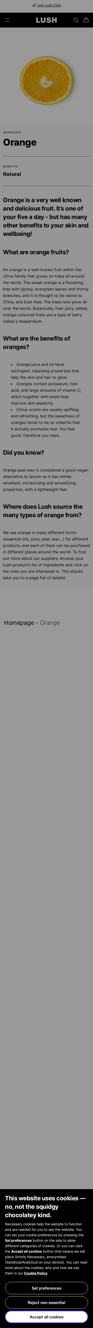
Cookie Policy (35, 1273)
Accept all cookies (46, 1316)
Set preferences (46, 1288)
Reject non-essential (46, 1302)
